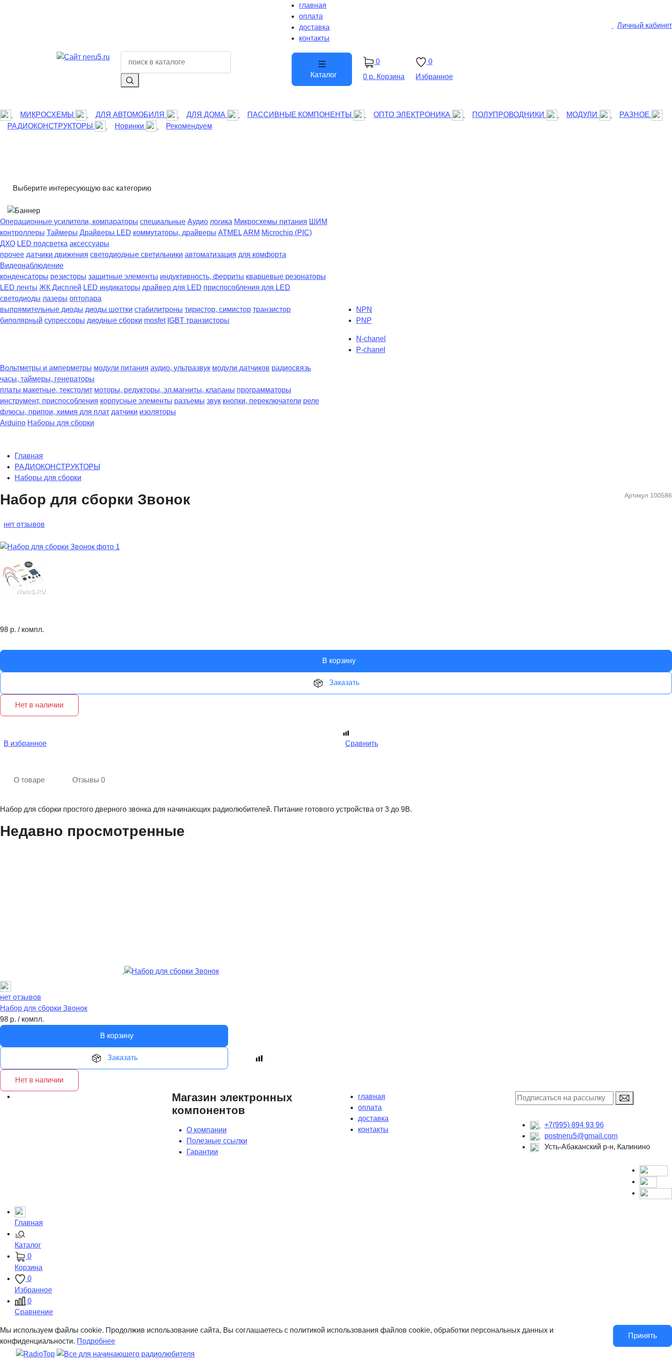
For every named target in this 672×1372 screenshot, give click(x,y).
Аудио (197, 221)
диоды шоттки (109, 309)
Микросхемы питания (270, 221)
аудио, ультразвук (180, 368)
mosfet (154, 320)
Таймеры (62, 232)
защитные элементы (123, 276)
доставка (373, 1118)
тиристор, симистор (218, 309)
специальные (163, 221)
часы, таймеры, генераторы (47, 379)
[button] (343, 1240)
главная (371, 1096)
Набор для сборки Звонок (43, 1008)
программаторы (264, 390)
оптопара (85, 298)
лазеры (55, 298)
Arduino (13, 423)
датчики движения (57, 254)
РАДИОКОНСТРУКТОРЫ (57, 467)
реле (311, 401)
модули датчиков (241, 368)
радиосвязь (291, 368)
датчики (124, 412)
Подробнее (96, 1341)
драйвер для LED (172, 287)
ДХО (7, 243)
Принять (642, 1336)
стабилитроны (158, 309)
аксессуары (89, 243)
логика (221, 221)
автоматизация (210, 254)
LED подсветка (42, 243)
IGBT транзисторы (198, 320)
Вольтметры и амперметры (46, 368)
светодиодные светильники (136, 254)
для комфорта (262, 254)
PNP (364, 320)
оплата (370, 1107)
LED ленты (18, 287)
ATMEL (230, 232)
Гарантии (202, 1152)
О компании (207, 1130)
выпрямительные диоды (41, 309)
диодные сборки (114, 320)
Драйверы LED (105, 232)
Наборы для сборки (60, 423)
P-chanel (370, 350)
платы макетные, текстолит (46, 390)
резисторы (68, 276)
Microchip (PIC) (286, 232)
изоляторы (157, 412)
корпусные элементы (136, 401)
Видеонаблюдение (32, 265)
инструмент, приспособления (49, 401)
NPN (364, 309)
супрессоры (64, 320)
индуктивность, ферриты (202, 276)
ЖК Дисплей (60, 287)
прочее (12, 254)
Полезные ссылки (217, 1141)
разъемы (189, 401)
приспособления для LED (246, 287)
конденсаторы (24, 276)
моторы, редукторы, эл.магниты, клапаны (164, 390)
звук (214, 401)
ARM (251, 232)
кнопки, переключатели (262, 401)
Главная (29, 456)
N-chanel (371, 339)
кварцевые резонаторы (286, 276)
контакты (373, 1129)
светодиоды (20, 298)
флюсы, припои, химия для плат (54, 412)
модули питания (121, 368)
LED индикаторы (111, 287)
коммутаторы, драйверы (174, 232)
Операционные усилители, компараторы (69, 221)
